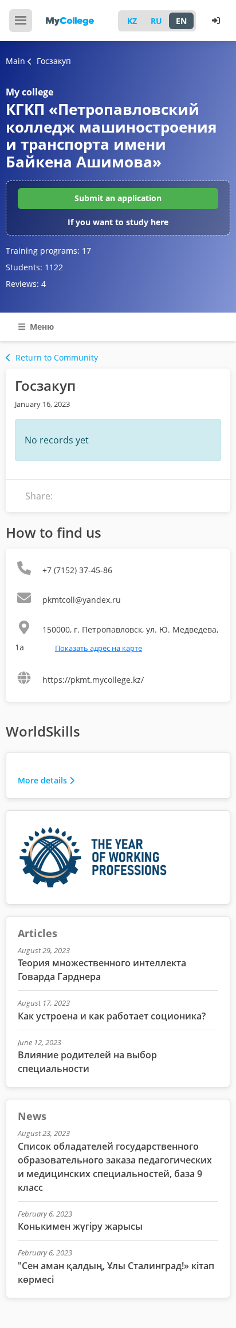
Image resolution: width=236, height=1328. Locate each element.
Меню (40, 326)
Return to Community (56, 357)
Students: (34, 267)
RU (156, 20)
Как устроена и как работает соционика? (112, 1016)
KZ (132, 20)
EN (181, 20)
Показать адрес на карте (98, 648)
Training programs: (48, 250)
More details (42, 780)
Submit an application (118, 198)
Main (15, 60)
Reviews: (26, 283)
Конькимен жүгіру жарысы (80, 1226)
